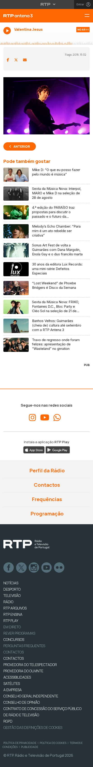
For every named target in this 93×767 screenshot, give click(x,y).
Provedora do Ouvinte (23, 670)
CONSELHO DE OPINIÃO (21, 702)
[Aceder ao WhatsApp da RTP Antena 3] (57, 418)
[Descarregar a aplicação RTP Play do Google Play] (57, 449)
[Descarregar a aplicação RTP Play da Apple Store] (34, 449)
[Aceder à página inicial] (31, 15)
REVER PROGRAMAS (19, 633)
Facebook (8, 567)
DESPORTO (12, 589)
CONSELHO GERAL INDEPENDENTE (30, 696)
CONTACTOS (13, 658)
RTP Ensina (12, 614)
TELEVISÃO (12, 595)
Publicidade (29, 747)
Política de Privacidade (19, 743)
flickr (59, 567)
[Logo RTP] (26, 544)
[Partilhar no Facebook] (8, 59)
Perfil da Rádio (46, 470)
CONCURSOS (13, 639)
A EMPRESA (12, 689)
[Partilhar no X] (16, 59)
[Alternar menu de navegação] (88, 15)
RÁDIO (8, 601)
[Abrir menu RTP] (46, 4)
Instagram (34, 567)
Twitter (21, 567)
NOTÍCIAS (10, 583)
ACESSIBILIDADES (17, 677)
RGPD (7, 721)
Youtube (46, 567)
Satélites (11, 683)
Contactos (46, 485)
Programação (47, 513)
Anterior (22, 146)
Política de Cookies (53, 743)
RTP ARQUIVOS (15, 608)
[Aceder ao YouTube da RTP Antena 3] (44, 418)
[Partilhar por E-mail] (25, 59)
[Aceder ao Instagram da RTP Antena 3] (32, 418)
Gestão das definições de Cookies (32, 727)
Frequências (46, 499)
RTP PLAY (10, 620)
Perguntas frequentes (24, 645)
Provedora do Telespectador (30, 664)
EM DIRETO (12, 627)
